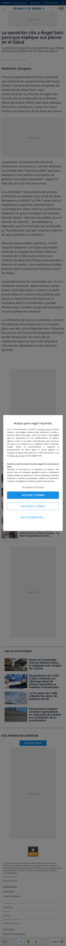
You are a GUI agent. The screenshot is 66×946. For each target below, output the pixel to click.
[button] (33, 487)
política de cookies (17, 455)
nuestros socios (45, 429)
